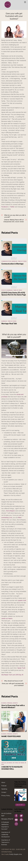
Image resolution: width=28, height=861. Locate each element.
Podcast (3, 785)
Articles (3, 762)
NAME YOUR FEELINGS (11, 736)
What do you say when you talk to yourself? (15, 216)
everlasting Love (6, 517)
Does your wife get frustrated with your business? (14, 16)
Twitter (12, 207)
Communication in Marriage (12, 264)
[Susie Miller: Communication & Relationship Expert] (7, 8)
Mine (19, 517)
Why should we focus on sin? (13, 681)
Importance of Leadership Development (5, 834)
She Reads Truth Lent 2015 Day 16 (12, 675)
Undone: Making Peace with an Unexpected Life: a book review (13, 220)
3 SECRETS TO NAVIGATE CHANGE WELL (12, 768)
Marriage (14, 261)
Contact (3, 792)
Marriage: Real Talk (9, 323)
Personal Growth (12, 703)
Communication (6, 261)
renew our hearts (6, 618)
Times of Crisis (22, 261)
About (3, 782)
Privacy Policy (5, 795)
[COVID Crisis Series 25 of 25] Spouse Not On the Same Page (13, 294)
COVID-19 (3, 290)
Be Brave (3, 703)
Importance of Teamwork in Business (5, 842)
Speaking (4, 789)
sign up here (19, 804)
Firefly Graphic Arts (15, 854)
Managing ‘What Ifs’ (7, 819)
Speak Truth (21, 668)
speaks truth (22, 600)
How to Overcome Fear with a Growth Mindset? (13, 706)
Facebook (4, 207)
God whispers (10, 511)
